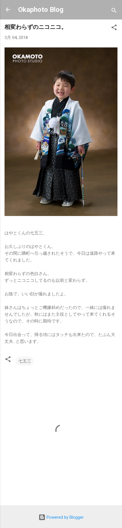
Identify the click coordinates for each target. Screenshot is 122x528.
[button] (114, 28)
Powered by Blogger (64, 517)
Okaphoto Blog (41, 10)
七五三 (24, 361)
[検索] (114, 11)
